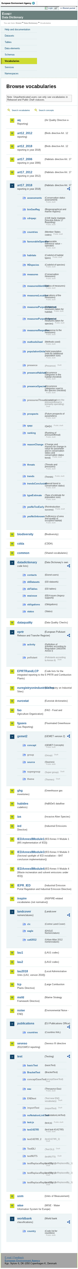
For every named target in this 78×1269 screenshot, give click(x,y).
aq (19, 120)
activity (31, 644)
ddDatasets (33, 582)
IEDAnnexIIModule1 (30, 839)
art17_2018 (24, 185)
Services (9, 67)
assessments (34, 198)
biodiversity (25, 534)
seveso (22, 1043)
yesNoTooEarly (35, 507)
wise (20, 1205)
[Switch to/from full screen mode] (57, 8)
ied (19, 826)
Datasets (9, 35)
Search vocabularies (21, 110)
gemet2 (22, 736)
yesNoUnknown (35, 516)
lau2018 (22, 971)
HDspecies (33, 264)
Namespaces (12, 73)
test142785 (33, 1129)
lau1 (20, 952)
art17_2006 (24, 159)
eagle (30, 931)
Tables (8, 42)
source (31, 762)
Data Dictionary (31, 23)
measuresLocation (35, 295)
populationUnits (35, 351)
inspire (22, 898)
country (31, 1231)
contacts (32, 575)
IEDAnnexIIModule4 (30, 868)
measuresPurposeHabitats (35, 307)
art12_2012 (24, 133)
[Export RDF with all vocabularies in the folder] (68, 189)
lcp (19, 984)
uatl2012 (31, 939)
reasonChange (35, 444)
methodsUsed (35, 342)
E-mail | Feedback (14, 1257)
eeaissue (32, 595)
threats (31, 464)
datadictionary (27, 562)
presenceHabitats (35, 372)
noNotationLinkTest (35, 1115)
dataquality (24, 622)
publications (25, 1023)
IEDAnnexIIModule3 (30, 852)
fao (19, 710)
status (30, 611)
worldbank (24, 1218)
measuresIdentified (35, 286)
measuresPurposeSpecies (35, 318)
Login (50, 8)
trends (30, 476)
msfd (20, 997)
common (23, 552)
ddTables (32, 589)
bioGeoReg (33, 209)
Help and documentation (17, 29)
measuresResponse (35, 330)
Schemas (10, 54)
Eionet (18, 23)
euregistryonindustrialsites (30, 687)
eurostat (23, 700)
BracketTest (33, 1072)
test (19, 1056)
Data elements (12, 48)
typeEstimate (34, 495)
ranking (31, 433)
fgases (21, 723)
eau (29, 1089)
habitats (31, 255)
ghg (20, 790)
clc (28, 924)
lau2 (20, 961)
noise (21, 1010)
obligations (33, 604)
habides (22, 803)
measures (32, 274)
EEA (19, 3)
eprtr (20, 631)
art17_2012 (24, 172)
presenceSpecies (35, 386)
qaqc (30, 425)
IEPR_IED (24, 885)
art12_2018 (24, 146)
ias (19, 816)
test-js (30, 1122)
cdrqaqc (31, 218)
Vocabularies (12, 61)
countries (32, 232)
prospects (32, 413)
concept (31, 745)
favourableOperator (35, 241)
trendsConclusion (35, 483)
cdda (20, 543)
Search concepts (46, 110)
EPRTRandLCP (28, 671)
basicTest (32, 1065)
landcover (24, 911)
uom (20, 1196)
